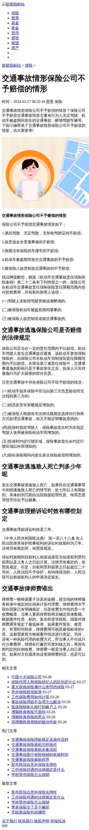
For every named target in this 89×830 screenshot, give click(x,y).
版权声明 (41, 821)
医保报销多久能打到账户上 (34, 707)
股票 (15, 18)
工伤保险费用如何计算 (30, 697)
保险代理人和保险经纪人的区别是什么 (43, 682)
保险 (15, 13)
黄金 (15, 28)
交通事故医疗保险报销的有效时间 (39, 755)
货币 (15, 33)
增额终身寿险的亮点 (28, 717)
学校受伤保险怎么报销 (30, 775)
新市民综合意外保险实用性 (34, 765)
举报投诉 (58, 821)
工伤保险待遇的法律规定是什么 (38, 770)
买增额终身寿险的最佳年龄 (34, 722)
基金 (15, 23)
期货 (15, 38)
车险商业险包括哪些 (28, 812)
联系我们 (25, 821)
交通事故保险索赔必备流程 (34, 750)
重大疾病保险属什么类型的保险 (38, 687)
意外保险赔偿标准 (26, 692)
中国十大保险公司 (26, 677)
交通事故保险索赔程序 (30, 760)
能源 (15, 43)
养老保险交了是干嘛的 (30, 807)
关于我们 (9, 821)
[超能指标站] (13, 4)
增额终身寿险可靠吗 (28, 712)
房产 (15, 48)
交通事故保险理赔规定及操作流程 (39, 740)
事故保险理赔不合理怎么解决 (36, 702)
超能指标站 (11, 65)
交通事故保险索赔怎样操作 (34, 745)
